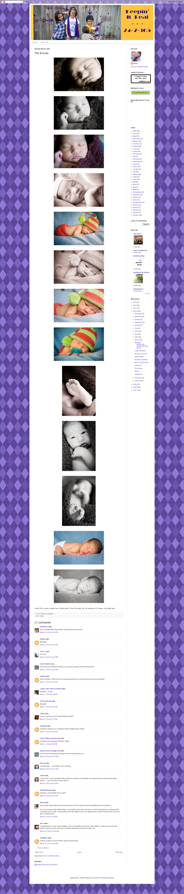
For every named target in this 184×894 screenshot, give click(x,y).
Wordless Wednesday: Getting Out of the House (141, 345)
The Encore (138, 368)
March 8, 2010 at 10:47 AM (49, 769)
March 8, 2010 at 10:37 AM (49, 756)
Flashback (136, 154)
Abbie (135, 131)
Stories (135, 207)
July (136, 328)
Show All (147, 293)
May (136, 334)
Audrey (42, 676)
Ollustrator (96, 878)
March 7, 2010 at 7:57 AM (48, 682)
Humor (135, 167)
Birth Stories (137, 139)
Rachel (42, 763)
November (138, 316)
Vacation (136, 215)
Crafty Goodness (140, 351)
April (136, 337)
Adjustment (138, 374)
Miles (134, 184)
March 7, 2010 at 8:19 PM (48, 744)
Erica (42, 823)
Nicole (42, 802)
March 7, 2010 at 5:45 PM (48, 707)
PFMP (135, 189)
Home (34, 42)
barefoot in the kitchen (141, 272)
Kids (134, 172)
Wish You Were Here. (142, 362)
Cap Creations (45, 664)
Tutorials (136, 212)
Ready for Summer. (141, 359)
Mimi (134, 187)
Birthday (135, 141)
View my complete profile (139, 67)
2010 (135, 311)
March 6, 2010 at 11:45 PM (49, 657)
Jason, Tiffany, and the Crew (50, 738)
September (139, 322)
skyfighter (43, 838)
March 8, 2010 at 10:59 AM (49, 783)
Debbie (42, 639)
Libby (41, 616)
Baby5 (135, 136)
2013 (135, 302)
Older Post (119, 852)
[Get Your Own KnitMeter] (141, 83)
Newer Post (39, 852)
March (137, 340)
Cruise (135, 149)
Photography (137, 192)
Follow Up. (138, 365)
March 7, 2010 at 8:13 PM (48, 732)
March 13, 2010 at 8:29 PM (49, 843)
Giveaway (136, 159)
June (137, 331)
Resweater (44, 627)
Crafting (135, 146)
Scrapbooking (137, 202)
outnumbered (138, 289)
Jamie (42, 775)
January (138, 381)
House (135, 164)
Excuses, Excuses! (141, 354)
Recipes (135, 197)
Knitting (135, 174)
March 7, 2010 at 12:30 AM (49, 670)
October (138, 319)
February (138, 378)
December (138, 314)
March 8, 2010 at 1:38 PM (48, 817)
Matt (134, 182)
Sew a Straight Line (140, 250)
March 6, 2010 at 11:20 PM (49, 645)
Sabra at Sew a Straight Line (50, 751)
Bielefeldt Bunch (46, 790)
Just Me (135, 169)
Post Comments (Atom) (51, 856)
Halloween (136, 162)
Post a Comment (43, 848)
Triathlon (136, 210)
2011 (135, 308)
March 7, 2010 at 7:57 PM (48, 719)
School (135, 200)
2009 (135, 384)
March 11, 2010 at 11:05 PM (49, 831)
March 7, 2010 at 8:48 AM (48, 694)
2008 (135, 387)
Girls (134, 156)
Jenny (42, 714)
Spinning (136, 205)
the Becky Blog (138, 256)
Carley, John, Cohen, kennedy (50, 689)
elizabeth (43, 726)
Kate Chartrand (45, 701)
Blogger (111, 878)
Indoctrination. (139, 357)
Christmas (136, 144)
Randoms (136, 195)
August (137, 325)
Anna (134, 133)
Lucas (135, 179)
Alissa (135, 63)
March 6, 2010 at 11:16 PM (49, 632)
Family (135, 151)
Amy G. (42, 651)
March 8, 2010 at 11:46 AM (49, 796)
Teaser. (137, 371)
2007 (135, 390)
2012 (135, 305)
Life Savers (137, 234)
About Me (45, 42)
